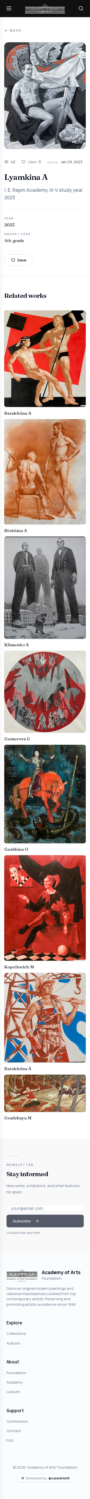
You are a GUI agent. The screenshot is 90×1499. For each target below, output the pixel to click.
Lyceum (13, 1391)
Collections (16, 1333)
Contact (13, 1430)
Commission (17, 1421)
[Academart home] (45, 8)
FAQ (9, 1440)
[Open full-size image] (45, 95)
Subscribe (22, 1220)
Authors (13, 1343)
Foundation (16, 1372)
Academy (14, 1382)
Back (16, 30)
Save (21, 259)
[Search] (81, 8)
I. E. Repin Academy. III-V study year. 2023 (44, 194)
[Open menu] (9, 8)
